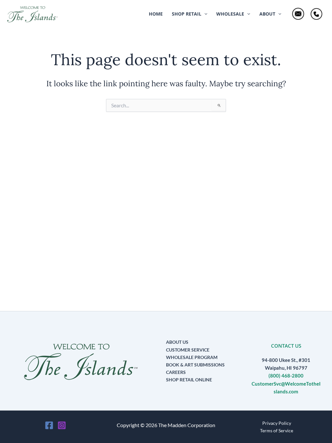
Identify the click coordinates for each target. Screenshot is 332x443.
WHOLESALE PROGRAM (192, 357)
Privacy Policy (276, 423)
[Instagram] (61, 425)
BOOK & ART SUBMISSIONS (195, 364)
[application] (204, 14)
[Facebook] (49, 425)
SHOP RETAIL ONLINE (189, 379)
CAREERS (176, 372)
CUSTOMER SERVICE (187, 350)
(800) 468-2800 (285, 375)
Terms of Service (276, 430)
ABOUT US (177, 342)
